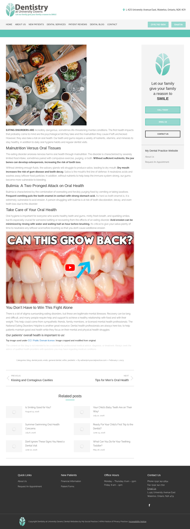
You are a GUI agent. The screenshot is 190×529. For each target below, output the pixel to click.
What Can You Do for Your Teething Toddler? (111, 443)
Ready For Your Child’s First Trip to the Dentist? (113, 426)
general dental (55, 360)
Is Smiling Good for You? (38, 407)
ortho (64, 360)
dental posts (37, 360)
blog (29, 360)
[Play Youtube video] (70, 267)
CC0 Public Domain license (41, 341)
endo (45, 360)
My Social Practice (89, 521)
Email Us (151, 488)
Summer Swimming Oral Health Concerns (42, 426)
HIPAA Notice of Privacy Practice (113, 521)
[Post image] (14, 412)
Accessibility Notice (137, 521)
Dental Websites (71, 521)
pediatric (71, 360)
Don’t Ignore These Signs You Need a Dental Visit (45, 443)
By (92, 360)
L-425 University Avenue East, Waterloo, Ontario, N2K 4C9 (156, 9)
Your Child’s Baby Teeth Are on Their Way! (112, 409)
